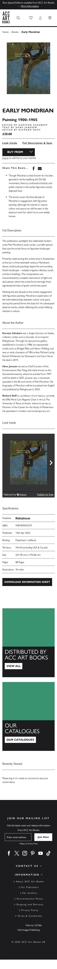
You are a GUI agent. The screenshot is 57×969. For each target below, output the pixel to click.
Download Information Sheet (27, 581)
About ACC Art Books (30, 881)
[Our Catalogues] (28, 716)
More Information (30, 6)
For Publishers (30, 887)
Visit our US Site (33, 925)
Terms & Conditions (30, 916)
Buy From (15, 152)
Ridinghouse (23, 518)
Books (15, 31)
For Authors (30, 893)
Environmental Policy (30, 898)
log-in (12, 778)
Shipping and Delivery (29, 904)
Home (5, 31)
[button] (31, 18)
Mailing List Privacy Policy (28, 844)
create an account (27, 778)
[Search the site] (18, 18)
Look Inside (9, 142)
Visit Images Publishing (28, 929)
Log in (5, 157)
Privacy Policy (30, 910)
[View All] (28, 642)
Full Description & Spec (37, 142)
